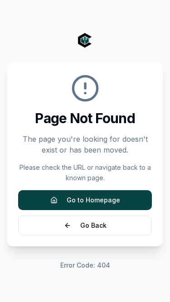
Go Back (93, 225)
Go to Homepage (93, 200)
